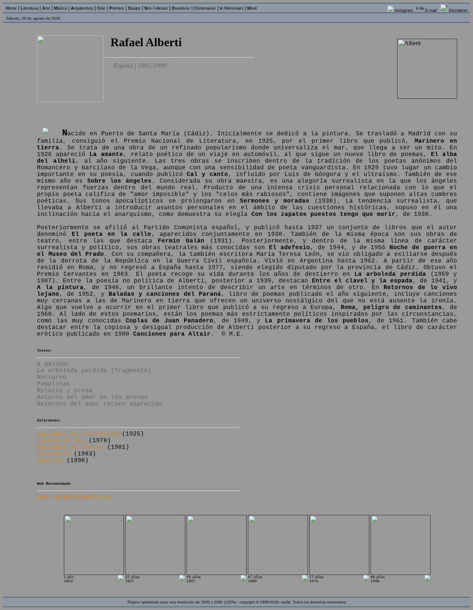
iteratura (29, 8)
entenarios (205, 8)
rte (46, 8)
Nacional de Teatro (70, 447)
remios (116, 8)
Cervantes (53, 454)
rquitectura (82, 8)
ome (11, 8)
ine (101, 8)
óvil (251, 8)
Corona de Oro (61, 440)
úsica (60, 8)
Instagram (404, 10)
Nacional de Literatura (77, 434)
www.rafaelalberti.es (74, 497)
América (50, 460)
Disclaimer (458, 10)
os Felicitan (156, 8)
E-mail (430, 10)
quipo (134, 8)
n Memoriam (231, 8)
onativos (181, 8)
